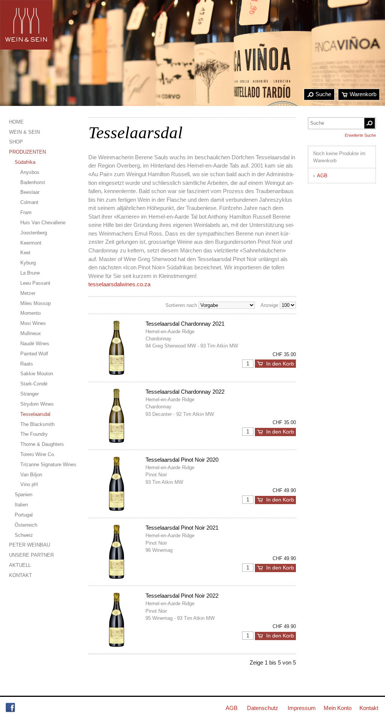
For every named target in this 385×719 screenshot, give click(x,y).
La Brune (30, 273)
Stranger (29, 394)
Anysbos (29, 172)
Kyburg (28, 263)
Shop (16, 142)
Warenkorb (363, 94)
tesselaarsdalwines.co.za (119, 284)
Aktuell (20, 565)
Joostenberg (33, 233)
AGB (322, 175)
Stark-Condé (33, 384)
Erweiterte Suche (360, 135)
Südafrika (25, 162)
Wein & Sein (24, 132)
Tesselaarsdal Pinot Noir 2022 (182, 595)
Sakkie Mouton (36, 373)
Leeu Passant (35, 283)
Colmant (29, 202)
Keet (25, 252)
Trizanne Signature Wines (48, 464)
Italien (21, 505)
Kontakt (20, 575)
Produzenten (27, 152)
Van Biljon (31, 474)
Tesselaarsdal (35, 414)
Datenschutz (262, 708)
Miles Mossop (35, 303)
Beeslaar (29, 192)
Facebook (10, 707)
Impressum (302, 708)
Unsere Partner (31, 555)
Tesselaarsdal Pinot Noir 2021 (182, 527)
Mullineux (30, 333)
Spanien (23, 494)
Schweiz (24, 535)
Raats (26, 364)
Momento (30, 313)
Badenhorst (32, 182)
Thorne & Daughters (42, 444)
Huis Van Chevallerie (42, 222)
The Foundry (34, 434)
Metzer (27, 293)
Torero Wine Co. (37, 454)
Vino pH (29, 484)
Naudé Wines (34, 343)
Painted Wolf (34, 353)
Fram (26, 212)
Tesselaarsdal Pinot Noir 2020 (182, 459)
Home (16, 122)
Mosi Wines (33, 323)
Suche (323, 94)
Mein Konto (338, 708)
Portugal (24, 515)
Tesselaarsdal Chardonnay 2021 (185, 323)
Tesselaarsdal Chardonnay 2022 (185, 391)
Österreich (26, 525)
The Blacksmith (37, 424)
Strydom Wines (37, 404)
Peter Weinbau (29, 545)
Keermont (30, 243)
